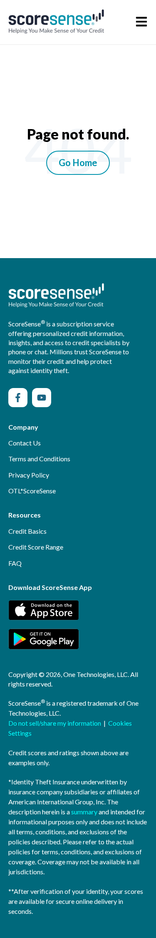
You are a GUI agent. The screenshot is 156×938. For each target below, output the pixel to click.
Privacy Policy (28, 475)
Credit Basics (27, 531)
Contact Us (24, 443)
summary (84, 812)
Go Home (78, 162)
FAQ (15, 563)
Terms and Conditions (39, 459)
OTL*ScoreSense (32, 491)
